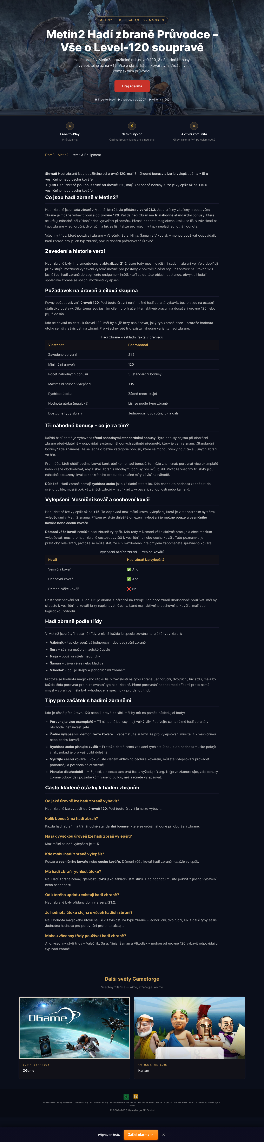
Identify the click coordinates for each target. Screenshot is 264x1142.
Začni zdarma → (140, 1135)
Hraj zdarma (132, 86)
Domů (49, 155)
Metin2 (63, 155)
